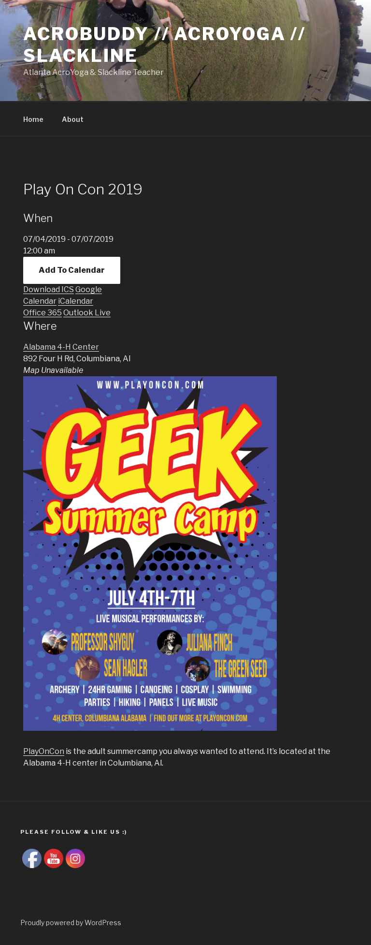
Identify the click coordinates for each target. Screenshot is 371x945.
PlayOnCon (43, 751)
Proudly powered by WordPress (70, 922)
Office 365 (42, 312)
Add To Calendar (72, 270)
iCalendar (75, 301)
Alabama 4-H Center (61, 347)
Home (33, 119)
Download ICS (48, 289)
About (73, 119)
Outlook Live (87, 312)
